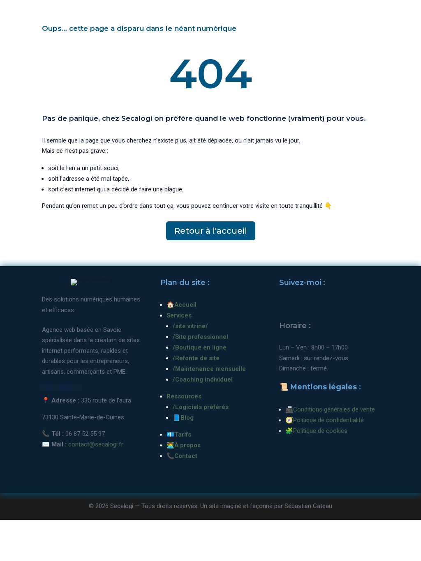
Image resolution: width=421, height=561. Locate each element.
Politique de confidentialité (328, 420)
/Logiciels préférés (201, 407)
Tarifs (182, 434)
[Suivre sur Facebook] (285, 306)
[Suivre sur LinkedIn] (304, 306)
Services (179, 315)
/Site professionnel (200, 336)
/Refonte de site (196, 358)
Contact (185, 456)
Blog (187, 417)
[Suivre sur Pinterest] (323, 306)
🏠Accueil (182, 304)
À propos (187, 445)
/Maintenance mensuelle (209, 368)
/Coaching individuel (203, 379)
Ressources (184, 396)
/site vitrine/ (190, 326)
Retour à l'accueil (210, 231)
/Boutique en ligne (200, 347)
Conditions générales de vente (334, 409)
